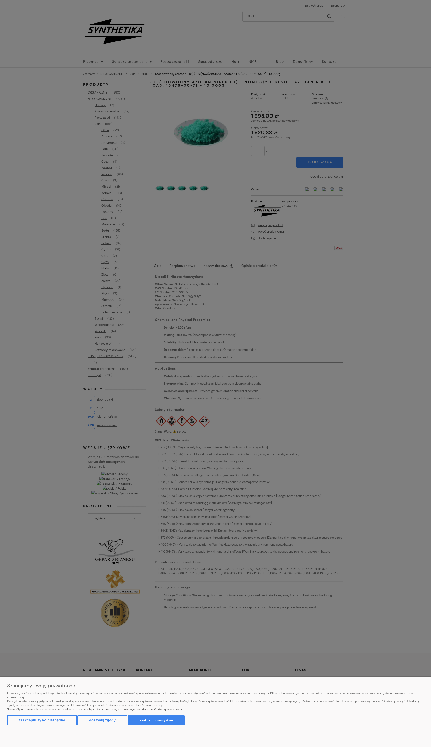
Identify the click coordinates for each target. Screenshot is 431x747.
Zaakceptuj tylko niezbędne (42, 720)
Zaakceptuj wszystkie (156, 720)
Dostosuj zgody (102, 720)
